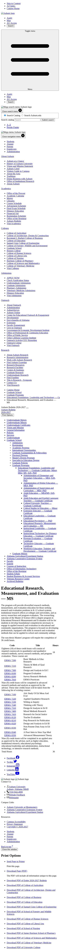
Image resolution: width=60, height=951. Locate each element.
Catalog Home (13, 8)
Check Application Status (18, 280)
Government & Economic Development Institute (28, 330)
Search (11, 26)
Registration (17, 445)
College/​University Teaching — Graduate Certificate (37, 504)
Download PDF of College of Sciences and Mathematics (32, 938)
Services (10, 435)
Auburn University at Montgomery (22, 807)
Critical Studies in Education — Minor (40, 508)
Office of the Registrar (16, 218)
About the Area (13, 174)
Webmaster (14, 797)
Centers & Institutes (15, 370)
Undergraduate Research (17, 375)
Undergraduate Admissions (19, 283)
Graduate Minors (19, 553)
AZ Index (11, 6)
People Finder (13, 127)
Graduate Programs (15, 395)
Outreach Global (14, 343)
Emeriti (10, 563)
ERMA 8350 (10, 735)
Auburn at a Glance (15, 161)
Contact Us (12, 382)
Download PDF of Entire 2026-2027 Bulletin (27, 880)
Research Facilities (15, 367)
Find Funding (13, 377)
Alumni (10, 144)
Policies (10, 432)
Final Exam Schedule (16, 208)
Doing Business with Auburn (19, 179)
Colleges (5, 228)
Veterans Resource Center (18, 579)
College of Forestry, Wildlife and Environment (27, 245)
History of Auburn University (20, 163)
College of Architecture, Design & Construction (28, 235)
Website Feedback (17, 795)
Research (5, 350)
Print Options (7, 415)
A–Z (9, 125)
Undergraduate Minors (17, 422)
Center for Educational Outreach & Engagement (28, 315)
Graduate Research (15, 372)
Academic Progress (20, 448)
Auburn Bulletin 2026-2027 (8, 411)
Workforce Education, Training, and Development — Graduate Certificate (39, 549)
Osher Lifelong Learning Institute (21, 338)
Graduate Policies (20, 463)
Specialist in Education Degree (25, 460)
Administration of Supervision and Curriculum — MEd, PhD (38, 489)
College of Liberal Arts (17, 256)
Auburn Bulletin (14, 221)
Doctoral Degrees (20, 455)
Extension (11, 322)
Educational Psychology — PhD (37, 521)
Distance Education (15, 211)
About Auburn (7, 156)
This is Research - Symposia (19, 380)
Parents (10, 146)
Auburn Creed (13, 168)
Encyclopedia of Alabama (18, 320)
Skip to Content (14, 3)
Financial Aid (13, 213)
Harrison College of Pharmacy (20, 261)
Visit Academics (14, 223)
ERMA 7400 (10, 711)
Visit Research (13, 385)
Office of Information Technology (22, 568)
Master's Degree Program (23, 458)
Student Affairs (13, 574)
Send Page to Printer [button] (16, 861)
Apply (9, 18)
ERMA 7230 (10, 702)
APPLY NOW (13, 278)
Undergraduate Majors (17, 420)
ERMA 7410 (10, 714)
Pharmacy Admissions (16, 288)
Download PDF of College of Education (24, 902)
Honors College (14, 251)
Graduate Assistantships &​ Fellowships (29, 453)
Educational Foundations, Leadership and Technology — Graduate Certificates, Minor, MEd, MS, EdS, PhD (37, 470)
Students (10, 141)
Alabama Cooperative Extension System (24, 558)
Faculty (10, 561)
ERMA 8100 (10, 673)
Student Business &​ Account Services (23, 576)
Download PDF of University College (23, 947)
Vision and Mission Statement (20, 166)
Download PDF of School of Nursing (23, 928)
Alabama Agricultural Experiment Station (25, 556)
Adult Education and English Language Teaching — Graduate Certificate (40, 499)
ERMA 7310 (10, 708)
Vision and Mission (15, 427)
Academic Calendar (15, 196)
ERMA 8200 (10, 676)
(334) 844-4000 (16, 792)
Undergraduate (13, 437)
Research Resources (15, 365)
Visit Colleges (13, 268)
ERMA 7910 (10, 679)
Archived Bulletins (15, 581)
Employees (11, 149)
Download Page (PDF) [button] (17, 871)
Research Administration (17, 357)
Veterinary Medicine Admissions (21, 290)
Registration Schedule (16, 216)
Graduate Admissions (16, 285)
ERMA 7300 (10, 670)
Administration (13, 151)
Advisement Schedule (16, 206)
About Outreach (14, 305)
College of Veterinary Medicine (20, 266)
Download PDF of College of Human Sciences (27, 919)
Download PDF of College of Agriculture (25, 885)
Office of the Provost (16, 193)
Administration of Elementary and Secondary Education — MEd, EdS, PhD (39, 478)
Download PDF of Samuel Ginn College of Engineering (31, 907)
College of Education (16, 240)
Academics (6, 188)
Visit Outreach (13, 345)
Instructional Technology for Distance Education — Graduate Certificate (40, 534)
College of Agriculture (16, 233)
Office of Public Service (17, 335)
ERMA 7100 (10, 694)
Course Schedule (14, 203)
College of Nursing (15, 258)
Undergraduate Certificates (18, 425)
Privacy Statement (15, 824)
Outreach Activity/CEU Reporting (22, 340)
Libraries (11, 201)
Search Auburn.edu (32, 115)
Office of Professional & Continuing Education (27, 333)
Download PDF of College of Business (24, 897)
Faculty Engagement (16, 325)
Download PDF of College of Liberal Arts (25, 923)
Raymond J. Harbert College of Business (25, 238)
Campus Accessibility (16, 822)
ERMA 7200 (10, 660)
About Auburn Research (17, 355)
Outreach (5, 300)
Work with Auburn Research (19, 360)
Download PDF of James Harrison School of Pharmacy (31, 933)
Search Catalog (13, 115)
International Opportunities (24, 450)
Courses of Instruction (16, 566)
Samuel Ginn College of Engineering (23, 243)
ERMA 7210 (10, 666)
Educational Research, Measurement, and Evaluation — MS (39, 524)
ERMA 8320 (10, 723)
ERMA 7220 (10, 699)
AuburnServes (13, 310)
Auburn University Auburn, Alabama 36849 (18, 787)
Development (13, 317)
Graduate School (14, 248)
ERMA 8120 (10, 717)
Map (9, 20)
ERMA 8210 (10, 720)
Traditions (11, 176)
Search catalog (7, 120)
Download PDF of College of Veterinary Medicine (29, 942)
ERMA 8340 (10, 732)
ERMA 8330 (10, 728)
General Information (16, 430)
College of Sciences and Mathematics (23, 263)
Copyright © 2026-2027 (17, 827)
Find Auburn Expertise (17, 362)
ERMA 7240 (10, 705)
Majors (10, 198)
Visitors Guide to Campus (18, 171)
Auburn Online (13, 312)
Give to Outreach (14, 328)
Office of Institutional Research (20, 181)
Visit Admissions (14, 295)
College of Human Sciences (19, 253)
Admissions (6, 273)
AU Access (12, 23)
